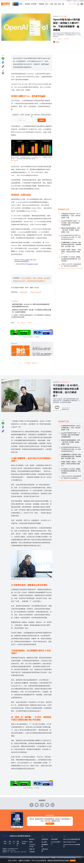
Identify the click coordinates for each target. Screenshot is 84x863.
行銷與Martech (65, 382)
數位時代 (32, 839)
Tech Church (35, 292)
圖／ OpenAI (14, 160)
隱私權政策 (18, 843)
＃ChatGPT (66, 39)
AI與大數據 (64, 16)
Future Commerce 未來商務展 (71, 845)
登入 (70, 4)
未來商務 (32, 852)
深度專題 (27, 4)
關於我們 (69, 0)
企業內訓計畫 (45, 850)
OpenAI (23, 292)
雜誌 (59, 4)
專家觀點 (41, 4)
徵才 (14, 842)
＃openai (59, 39)
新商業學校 (45, 839)
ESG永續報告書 (24, 842)
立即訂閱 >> (50, 823)
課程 (55, 4)
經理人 (31, 842)
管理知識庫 (54, 839)
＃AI (54, 39)
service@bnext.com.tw (13, 848)
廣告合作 (75, 0)
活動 (51, 4)
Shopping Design (32, 845)
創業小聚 (32, 849)
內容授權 (81, 0)
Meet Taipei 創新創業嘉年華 (71, 839)
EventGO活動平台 (55, 843)
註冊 (74, 4)
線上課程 (44, 842)
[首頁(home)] (6, 4)
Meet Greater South (69, 842)
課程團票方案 (45, 845)
